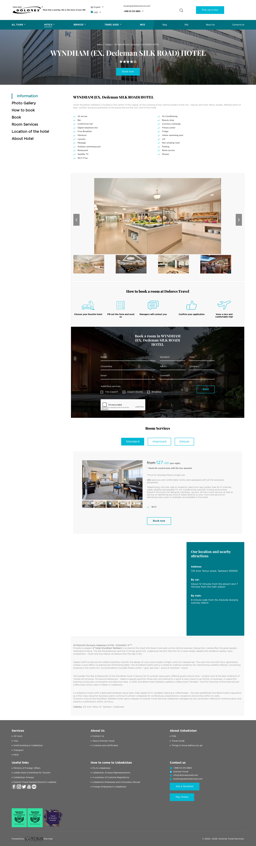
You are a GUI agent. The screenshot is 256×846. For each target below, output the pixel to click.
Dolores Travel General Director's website (34, 782)
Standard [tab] (132, 441)
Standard (164, 357)
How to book (23, 110)
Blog (165, 25)
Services (78, 25)
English (97, 7)
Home (100, 45)
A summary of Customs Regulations (110, 777)
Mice (142, 25)
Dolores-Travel (180, 772)
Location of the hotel (30, 131)
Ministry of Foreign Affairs (26, 768)
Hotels (48, 25)
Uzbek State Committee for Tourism (31, 773)
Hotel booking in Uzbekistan (28, 745)
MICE (16, 755)
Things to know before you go (187, 745)
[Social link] (14, 787)
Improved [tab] (159, 441)
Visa (15, 741)
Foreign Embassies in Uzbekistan (109, 787)
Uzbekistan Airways (23, 777)
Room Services (25, 124)
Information (27, 96)
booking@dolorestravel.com (137, 6)
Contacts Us (238, 25)
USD (96, 12)
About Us (210, 25)
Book (16, 117)
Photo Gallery (24, 103)
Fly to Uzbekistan (101, 768)
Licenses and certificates (105, 745)
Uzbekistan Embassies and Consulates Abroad (116, 782)
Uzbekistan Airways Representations (111, 773)
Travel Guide (111, 25)
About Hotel (22, 138)
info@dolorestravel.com (185, 775)
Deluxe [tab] (184, 441)
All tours (17, 25)
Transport (18, 750)
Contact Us (98, 736)
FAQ (186, 25)
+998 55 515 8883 (132, 11)
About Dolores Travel (103, 741)
